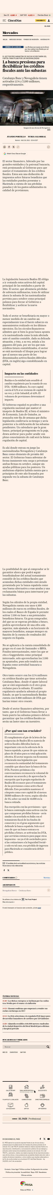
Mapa (32, 1172)
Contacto (8, 1169)
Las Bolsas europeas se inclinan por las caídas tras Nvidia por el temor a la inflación (37, 49)
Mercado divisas (15, 39)
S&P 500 (23, 15)
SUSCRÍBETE (40, 20)
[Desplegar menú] (4, 20)
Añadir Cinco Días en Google (16, 153)
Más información (8, 902)
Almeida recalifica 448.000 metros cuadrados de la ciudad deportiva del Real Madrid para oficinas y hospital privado (26, 1026)
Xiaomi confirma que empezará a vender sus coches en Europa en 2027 (25, 1009)
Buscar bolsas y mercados (15, 1040)
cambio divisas (26, 1099)
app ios (26, 1108)
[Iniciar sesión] (48, 20)
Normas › (47, 878)
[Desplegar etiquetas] (48, 890)
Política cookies (24, 1169)
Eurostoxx (14, 1052)
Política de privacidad (13, 1172)
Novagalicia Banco (10, 891)
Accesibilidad (25, 1172)
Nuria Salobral (37, 137)
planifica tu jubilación (10, 1099)
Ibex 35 (6, 15)
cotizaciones (10, 1108)
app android (42, 1108)
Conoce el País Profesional (26, 1118)
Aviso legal (15, 1169)
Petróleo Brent (43, 15)
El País (47, 26)
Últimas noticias (11, 996)
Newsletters (42, 1172)
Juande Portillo (16, 137)
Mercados (10, 33)
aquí (39, 908)
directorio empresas (42, 1099)
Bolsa (5, 39)
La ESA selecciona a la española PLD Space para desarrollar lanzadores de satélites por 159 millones (26, 1017)
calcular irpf (10, 1090)
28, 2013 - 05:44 (29, 140)
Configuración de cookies (39, 1169)
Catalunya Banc (25, 891)
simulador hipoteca (26, 1090)
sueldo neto (42, 1090)
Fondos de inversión (31, 39)
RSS (36, 1172)
